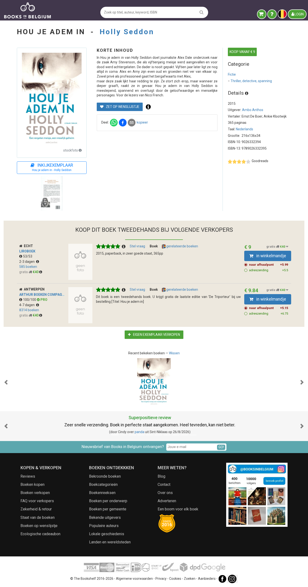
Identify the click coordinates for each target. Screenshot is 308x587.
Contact (164, 484)
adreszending (268, 270)
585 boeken (28, 267)
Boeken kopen (32, 484)
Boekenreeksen (102, 492)
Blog (161, 476)
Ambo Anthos (252, 110)
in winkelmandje (270, 255)
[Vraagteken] (272, 14)
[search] (201, 12)
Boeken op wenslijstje (39, 525)
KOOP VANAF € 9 (242, 52)
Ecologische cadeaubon (40, 534)
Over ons (165, 492)
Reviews (27, 476)
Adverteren (167, 501)
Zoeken (189, 579)
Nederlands (244, 129)
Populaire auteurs (104, 525)
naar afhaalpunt (268, 264)
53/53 (27, 256)
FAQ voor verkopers (37, 501)
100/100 (30, 300)
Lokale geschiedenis (106, 534)
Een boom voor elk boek (178, 509)
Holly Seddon (127, 31)
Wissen (174, 353)
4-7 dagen (27, 305)
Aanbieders (207, 579)
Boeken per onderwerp (108, 501)
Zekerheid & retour (36, 509)
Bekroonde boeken (105, 476)
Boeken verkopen (35, 492)
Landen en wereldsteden (110, 542)
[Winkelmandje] (261, 14)
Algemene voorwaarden (134, 579)
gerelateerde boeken (182, 246)
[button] (6, 382)
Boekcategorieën (103, 484)
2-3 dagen (27, 262)
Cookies (175, 579)
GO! (221, 447)
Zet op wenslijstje (122, 107)
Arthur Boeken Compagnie (43, 295)
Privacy (161, 579)
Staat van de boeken (37, 517)
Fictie (232, 74)
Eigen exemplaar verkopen (156, 334)
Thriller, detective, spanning (250, 81)
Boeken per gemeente (107, 509)
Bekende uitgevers (105, 517)
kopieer (142, 122)
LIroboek (27, 251)
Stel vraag (137, 246)
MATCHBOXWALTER (142, 432)
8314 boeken (29, 310)
